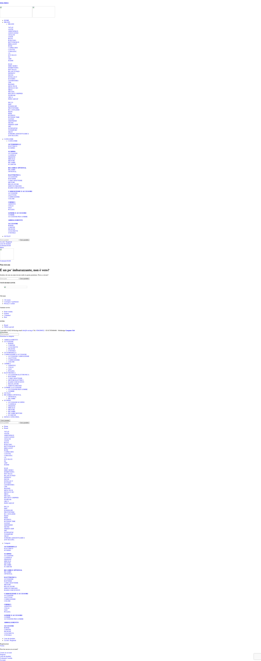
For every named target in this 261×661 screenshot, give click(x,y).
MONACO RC (13, 88)
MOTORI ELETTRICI (15, 380)
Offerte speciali (9, 327)
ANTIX (10, 29)
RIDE (10, 113)
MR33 (10, 90)
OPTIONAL (12, 171)
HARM (10, 60)
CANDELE (12, 155)
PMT (10, 104)
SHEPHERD (12, 121)
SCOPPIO (11, 148)
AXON (10, 37)
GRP (9, 59)
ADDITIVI (12, 204)
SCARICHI (12, 164)
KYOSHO (11, 79)
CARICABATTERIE (15, 180)
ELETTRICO (12, 146)
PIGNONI (11, 229)
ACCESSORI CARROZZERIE (18, 356)
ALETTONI (12, 195)
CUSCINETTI (13, 231)
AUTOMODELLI (10, 352)
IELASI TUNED (13, 71)
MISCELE (11, 159)
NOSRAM (11, 95)
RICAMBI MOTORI (15, 413)
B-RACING (12, 40)
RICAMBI (11, 162)
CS (9, 53)
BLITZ (10, 38)
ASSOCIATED (13, 33)
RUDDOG (11, 115)
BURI (10, 46)
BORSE (11, 225)
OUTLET (7, 393)
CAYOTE (11, 49)
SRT (9, 126)
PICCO (10, 102)
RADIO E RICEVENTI (16, 188)
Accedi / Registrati (10, 640)
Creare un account (6, 653)
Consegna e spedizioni (11, 302)
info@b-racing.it (27, 330)
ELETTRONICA (10, 373)
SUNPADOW (13, 128)
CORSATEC (12, 51)
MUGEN (11, 92)
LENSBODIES (13, 81)
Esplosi (6, 313)
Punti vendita (8, 312)
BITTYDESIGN (13, 42)
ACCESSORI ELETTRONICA (18, 375)
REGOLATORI (13, 184)
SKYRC (11, 123)
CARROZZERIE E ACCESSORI (15, 354)
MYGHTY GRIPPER (15, 93)
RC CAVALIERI (13, 110)
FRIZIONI (11, 157)
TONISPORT (12, 130)
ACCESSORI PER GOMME (18, 217)
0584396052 (40, 330)
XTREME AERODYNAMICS (18, 134)
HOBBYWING (13, 68)
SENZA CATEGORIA (11, 417)
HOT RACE (12, 69)
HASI (10, 64)
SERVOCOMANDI (15, 186)
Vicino (2, 646)
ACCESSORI (12, 153)
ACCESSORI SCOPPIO (16, 402)
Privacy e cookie (9, 303)
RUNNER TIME (13, 117)
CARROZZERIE (14, 197)
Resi (5, 317)
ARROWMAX (13, 31)
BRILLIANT (12, 44)
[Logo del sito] (16, 17)
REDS (10, 112)
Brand (6, 325)
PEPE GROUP (13, 99)
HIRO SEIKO (13, 66)
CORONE (11, 227)
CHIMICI (7, 364)
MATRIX (11, 84)
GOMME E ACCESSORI (12, 387)
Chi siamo (7, 300)
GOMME (11, 215)
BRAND (11, 24)
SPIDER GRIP (13, 124)
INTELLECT (12, 77)
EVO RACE (12, 55)
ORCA (10, 97)
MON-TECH (12, 86)
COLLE (11, 206)
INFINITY (11, 73)
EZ (9, 57)
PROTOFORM (13, 108)
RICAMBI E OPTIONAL (12, 395)
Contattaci (7, 315)
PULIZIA (11, 209)
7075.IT (10, 27)
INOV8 (10, 75)
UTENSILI (12, 233)
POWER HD (12, 106)
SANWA (11, 119)
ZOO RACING (13, 135)
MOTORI (11, 161)
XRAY (10, 132)
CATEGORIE (12, 141)
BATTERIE (12, 179)
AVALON (11, 35)
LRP (9, 82)
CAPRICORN (13, 48)
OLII (9, 208)
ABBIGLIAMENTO (11, 340)
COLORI (11, 199)
